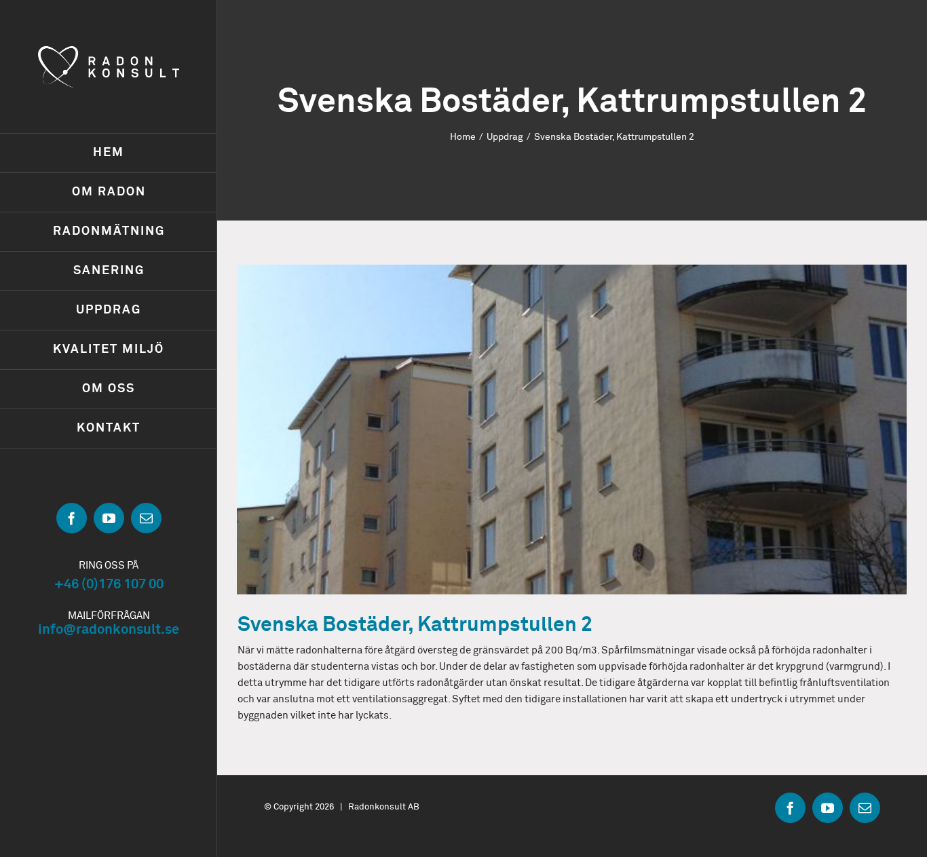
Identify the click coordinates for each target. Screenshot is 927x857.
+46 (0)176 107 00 (109, 584)
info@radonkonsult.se (108, 629)
